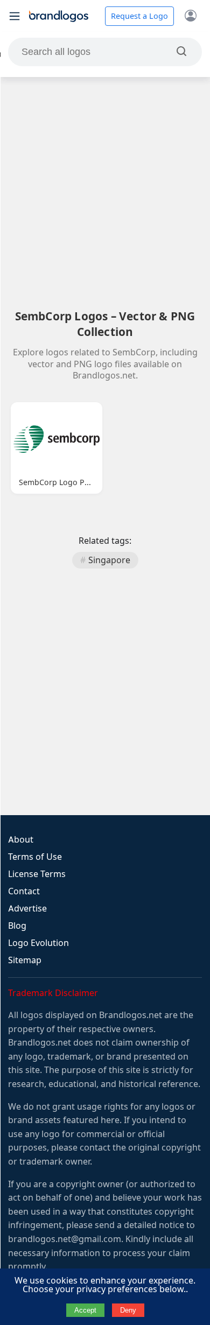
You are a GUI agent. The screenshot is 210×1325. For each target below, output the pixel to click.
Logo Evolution (38, 943)
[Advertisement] (105, 193)
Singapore (109, 560)
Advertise (27, 908)
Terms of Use (35, 857)
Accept (85, 1310)
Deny (128, 1310)
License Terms (37, 874)
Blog (17, 925)
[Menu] (14, 16)
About (20, 839)
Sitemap (24, 960)
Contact (24, 891)
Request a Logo (139, 16)
